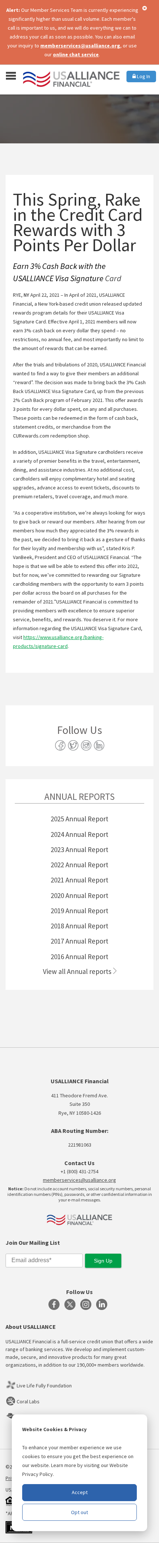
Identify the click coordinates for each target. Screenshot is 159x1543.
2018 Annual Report (79, 925)
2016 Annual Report (79, 956)
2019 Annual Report (79, 910)
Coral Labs (28, 1401)
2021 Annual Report (79, 879)
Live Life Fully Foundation (44, 1385)
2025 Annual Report (79, 818)
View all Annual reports (77, 971)
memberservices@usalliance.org (80, 45)
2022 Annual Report (79, 864)
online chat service (76, 54)
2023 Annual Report (79, 849)
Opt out (79, 1512)
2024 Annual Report (79, 834)
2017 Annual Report (79, 941)
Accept (80, 1492)
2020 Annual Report (79, 895)
